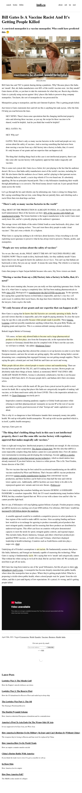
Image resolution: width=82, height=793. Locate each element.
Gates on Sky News (41, 80)
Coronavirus (24, 637)
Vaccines (45, 637)
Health (58, 637)
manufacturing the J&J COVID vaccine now (47, 292)
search (8, 4)
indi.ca (41, 4)
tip (70, 4)
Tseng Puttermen (19, 395)
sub (65, 4)
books (15, 4)
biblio (21, 4)
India (63, 637)
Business (52, 637)
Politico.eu (55, 485)
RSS (42, 650)
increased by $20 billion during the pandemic (20, 510)
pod (74, 4)
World (32, 637)
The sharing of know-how (42, 448)
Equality (38, 637)
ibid (17, 544)
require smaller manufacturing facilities (30, 475)
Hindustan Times (43, 345)
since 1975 (10, 292)
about (60, 4)
